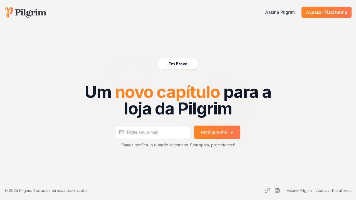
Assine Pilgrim (280, 12)
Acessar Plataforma (326, 12)
